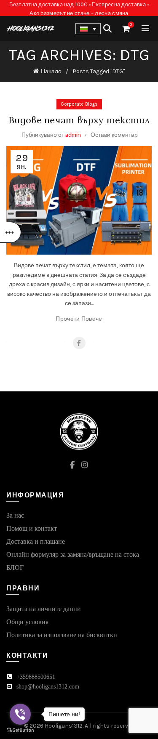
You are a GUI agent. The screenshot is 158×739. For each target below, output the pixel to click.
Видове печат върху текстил (79, 120)
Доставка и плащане (35, 541)
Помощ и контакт (31, 528)
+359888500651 (35, 677)
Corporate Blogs (79, 104)
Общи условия (27, 621)
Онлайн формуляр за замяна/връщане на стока (72, 554)
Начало (51, 71)
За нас (15, 515)
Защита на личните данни (43, 608)
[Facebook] (79, 343)
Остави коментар (114, 134)
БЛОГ (15, 567)
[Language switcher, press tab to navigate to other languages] (88, 28)
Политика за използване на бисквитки (61, 634)
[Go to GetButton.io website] (20, 730)
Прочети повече (79, 318)
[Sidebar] (10, 232)
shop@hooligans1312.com (47, 686)
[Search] (107, 28)
